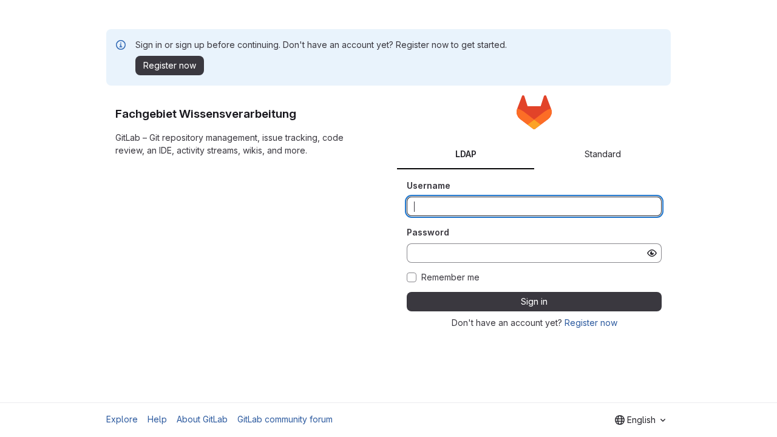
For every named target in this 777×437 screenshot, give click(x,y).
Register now (591, 322)
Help (157, 419)
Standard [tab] (603, 154)
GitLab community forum (285, 419)
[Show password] (652, 253)
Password (428, 232)
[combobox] (640, 420)
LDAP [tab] (466, 154)
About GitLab (202, 419)
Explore (122, 419)
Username (428, 185)
